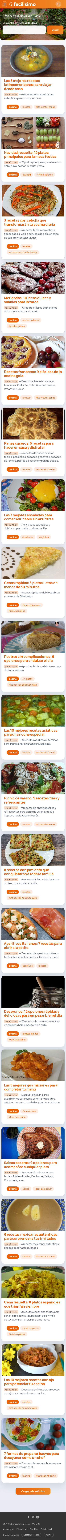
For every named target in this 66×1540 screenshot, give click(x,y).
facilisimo (25, 4)
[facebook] (28, 1517)
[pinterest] (37, 1517)
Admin (49, 1535)
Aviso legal (8, 1529)
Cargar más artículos (33, 1491)
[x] (33, 1517)
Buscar (55, 30)
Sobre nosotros (11, 1535)
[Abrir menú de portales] (4, 4)
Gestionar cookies (31, 1535)
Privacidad (21, 1529)
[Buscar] (58, 4)
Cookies (34, 1529)
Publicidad (46, 1529)
